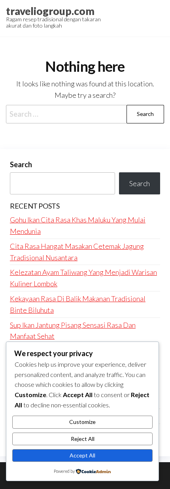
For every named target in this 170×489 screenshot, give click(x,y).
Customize (82, 421)
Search (21, 164)
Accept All (82, 455)
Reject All (82, 438)
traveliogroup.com (50, 11)
